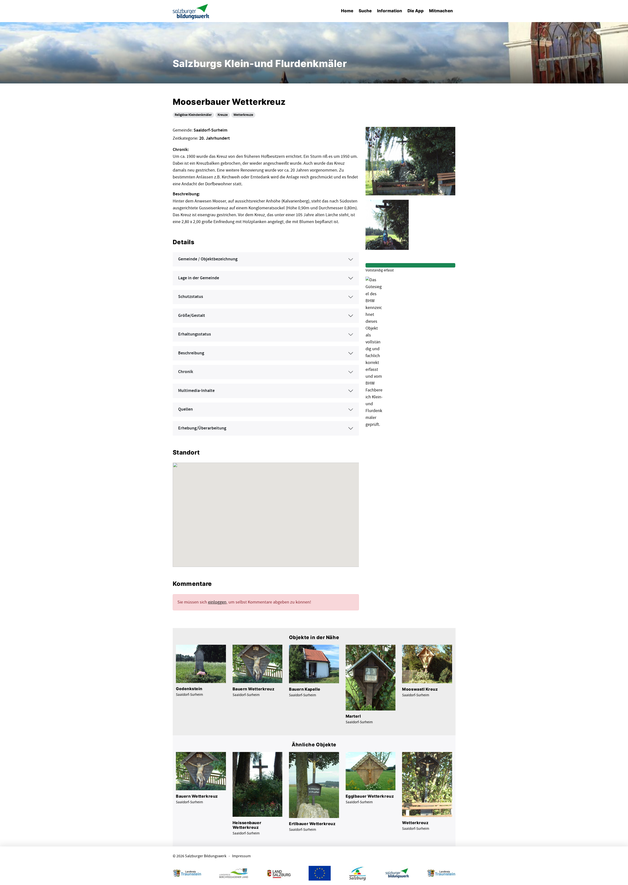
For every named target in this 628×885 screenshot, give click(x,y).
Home (347, 10)
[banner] (191, 11)
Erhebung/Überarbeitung (202, 428)
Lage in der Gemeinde (198, 278)
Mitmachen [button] (441, 10)
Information (389, 10)
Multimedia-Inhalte (196, 391)
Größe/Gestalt (191, 316)
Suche (365, 10)
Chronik (185, 372)
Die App (415, 10)
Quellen (185, 409)
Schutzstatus (190, 297)
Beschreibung (191, 353)
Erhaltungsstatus (194, 334)
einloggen (217, 602)
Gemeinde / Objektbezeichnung (207, 259)
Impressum (241, 856)
